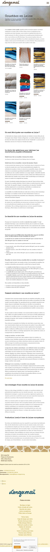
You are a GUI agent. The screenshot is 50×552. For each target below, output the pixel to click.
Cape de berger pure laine (25, 519)
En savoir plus (8, 378)
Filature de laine (25, 500)
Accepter (17, 547)
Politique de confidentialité (41, 544)
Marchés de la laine (25, 509)
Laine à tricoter (25, 529)
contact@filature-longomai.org (17, 474)
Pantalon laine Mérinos (25, 535)
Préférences (32, 547)
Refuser (25, 547)
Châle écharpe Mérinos (25, 523)
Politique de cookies (19, 550)
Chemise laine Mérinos (25, 533)
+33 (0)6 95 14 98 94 (12, 472)
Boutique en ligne (25, 505)
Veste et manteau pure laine (25, 531)
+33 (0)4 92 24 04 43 (9, 470)
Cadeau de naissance (25, 527)
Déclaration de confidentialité (28, 550)
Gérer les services (17, 543)
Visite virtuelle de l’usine (25, 507)
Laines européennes (25, 511)
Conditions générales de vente (7, 546)
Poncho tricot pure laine (25, 521)
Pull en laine (25, 517)
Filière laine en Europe (25, 513)
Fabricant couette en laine (25, 525)
